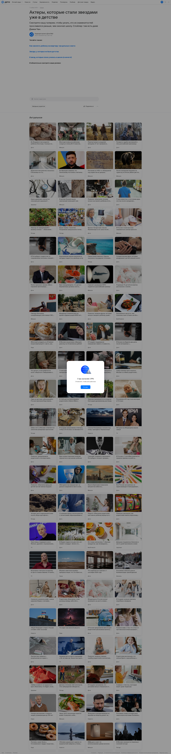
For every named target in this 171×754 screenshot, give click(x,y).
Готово (85, 387)
